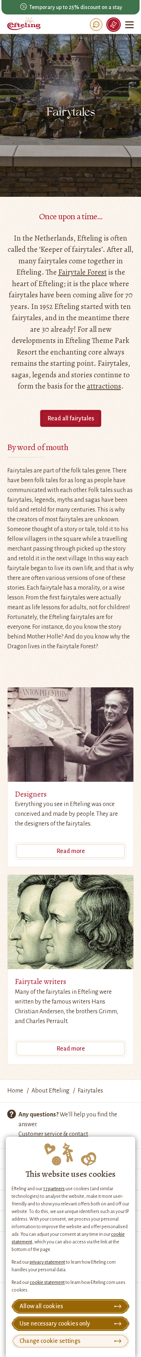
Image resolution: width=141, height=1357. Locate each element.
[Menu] (130, 24)
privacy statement (47, 1262)
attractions (104, 386)
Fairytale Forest (82, 272)
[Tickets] (113, 24)
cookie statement (47, 1282)
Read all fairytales (70, 418)
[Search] (96, 24)
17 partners (54, 1188)
